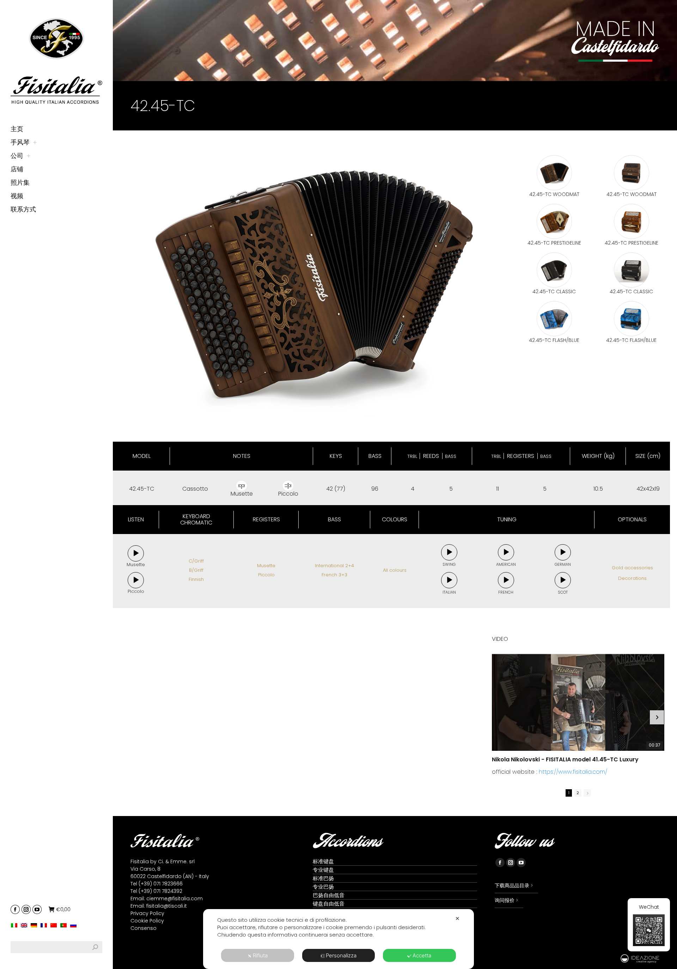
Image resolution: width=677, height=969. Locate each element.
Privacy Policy (147, 913)
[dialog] (338, 939)
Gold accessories (632, 567)
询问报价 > (506, 900)
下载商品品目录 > (514, 885)
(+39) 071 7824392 (160, 891)
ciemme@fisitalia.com (174, 898)
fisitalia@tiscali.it (166, 905)
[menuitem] (16, 925)
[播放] (136, 554)
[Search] (95, 947)
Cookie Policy (147, 920)
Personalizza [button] (341, 955)
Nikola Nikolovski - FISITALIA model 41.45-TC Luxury (565, 759)
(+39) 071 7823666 (161, 883)
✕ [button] (457, 918)
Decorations (632, 578)
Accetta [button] (422, 955)
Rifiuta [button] (260, 955)
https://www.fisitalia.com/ (573, 772)
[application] (136, 553)
